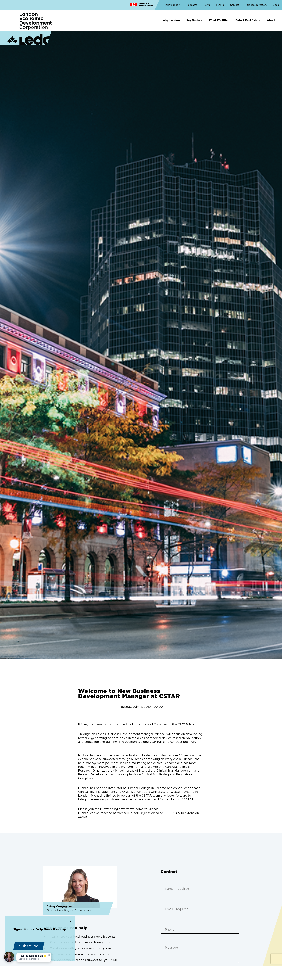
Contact (234, 4)
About (271, 20)
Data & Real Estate (247, 20)
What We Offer (219, 20)
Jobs (276, 4)
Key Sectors (194, 20)
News (207, 4)
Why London (171, 20)
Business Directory (256, 4)
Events (220, 4)
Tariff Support (172, 4)
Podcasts (192, 4)
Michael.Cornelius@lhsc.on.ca (138, 813)
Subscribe (28, 946)
